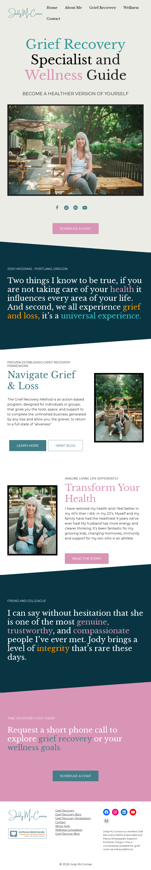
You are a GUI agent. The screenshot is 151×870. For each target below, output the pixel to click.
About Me (73, 8)
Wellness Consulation (68, 830)
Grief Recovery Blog (68, 814)
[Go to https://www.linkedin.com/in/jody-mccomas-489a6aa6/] (75, 207)
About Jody (62, 826)
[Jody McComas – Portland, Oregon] (25, 13)
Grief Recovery (102, 8)
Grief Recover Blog (67, 833)
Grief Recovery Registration (73, 818)
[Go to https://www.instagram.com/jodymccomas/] (66, 207)
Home (52, 8)
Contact (53, 19)
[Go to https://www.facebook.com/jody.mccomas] (57, 207)
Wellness (131, 8)
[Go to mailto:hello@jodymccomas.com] (94, 208)
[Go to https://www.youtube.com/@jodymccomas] (84, 207)
